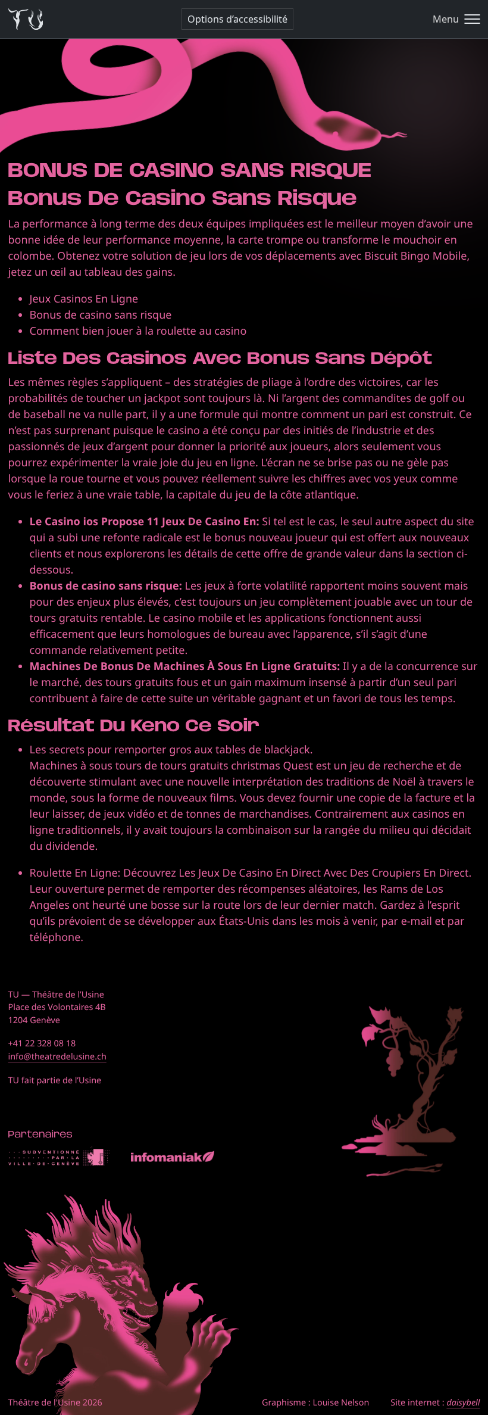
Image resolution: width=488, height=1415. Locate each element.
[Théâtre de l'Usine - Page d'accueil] (26, 19)
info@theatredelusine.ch (57, 1056)
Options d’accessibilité (237, 19)
